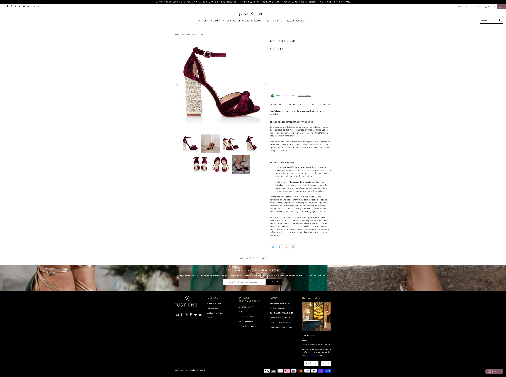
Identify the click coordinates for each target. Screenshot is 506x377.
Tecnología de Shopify (197, 370)
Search (209, 318)
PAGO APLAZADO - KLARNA (280, 303)
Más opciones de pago (316, 77)
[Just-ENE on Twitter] (19, 6)
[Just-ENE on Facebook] (7, 6)
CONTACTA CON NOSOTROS (281, 308)
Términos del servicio (247, 321)
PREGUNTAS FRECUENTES (280, 318)
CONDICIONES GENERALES (280, 322)
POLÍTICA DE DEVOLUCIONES (281, 313)
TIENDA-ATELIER (213, 308)
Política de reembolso (247, 326)
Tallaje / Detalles (296, 104)
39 (298, 61)
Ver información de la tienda (283, 87)
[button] (203, 21)
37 (285, 61)
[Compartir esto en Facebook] (280, 247)
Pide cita (496, 371)
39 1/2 (305, 61)
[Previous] (177, 84)
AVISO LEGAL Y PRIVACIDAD (281, 327)
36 (279, 61)
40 (313, 61)
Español (460, 7)
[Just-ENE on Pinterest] (15, 6)
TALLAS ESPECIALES (246, 316)
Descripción (275, 104)
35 (273, 61)
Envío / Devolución (321, 104)
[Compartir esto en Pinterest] (287, 247)
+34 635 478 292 (34, 6)
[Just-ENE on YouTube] (24, 6)
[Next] (265, 84)
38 (292, 61)
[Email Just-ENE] (3, 6)
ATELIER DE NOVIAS (246, 307)
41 (319, 61)
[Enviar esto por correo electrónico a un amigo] (293, 247)
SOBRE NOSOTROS (214, 303)
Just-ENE (184, 370)
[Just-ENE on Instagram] (11, 6)
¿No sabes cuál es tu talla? (293, 95)
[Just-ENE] (251, 14)
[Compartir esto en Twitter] (273, 247)
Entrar (491, 6)
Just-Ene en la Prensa (215, 313)
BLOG (241, 312)
